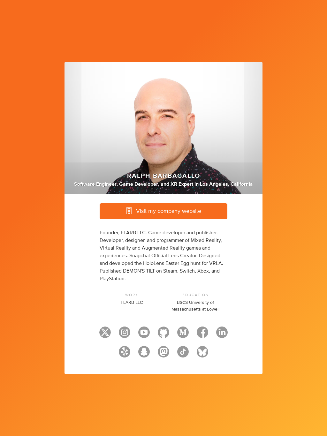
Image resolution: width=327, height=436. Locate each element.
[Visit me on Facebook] (202, 335)
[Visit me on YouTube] (144, 335)
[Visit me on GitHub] (163, 335)
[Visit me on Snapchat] (144, 354)
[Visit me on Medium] (183, 335)
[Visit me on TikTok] (183, 354)
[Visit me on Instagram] (124, 335)
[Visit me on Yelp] (124, 354)
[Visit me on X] (105, 335)
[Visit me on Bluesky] (202, 354)
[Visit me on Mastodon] (163, 354)
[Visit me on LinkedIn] (222, 335)
